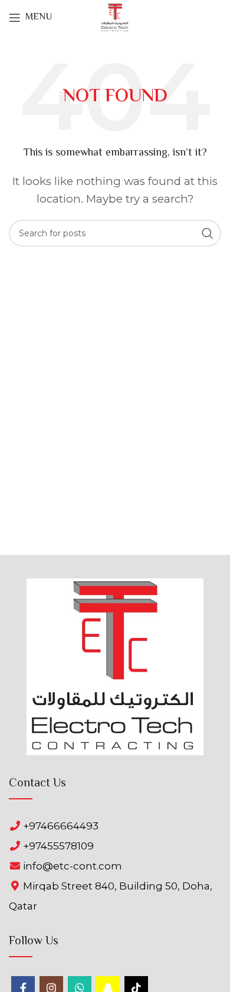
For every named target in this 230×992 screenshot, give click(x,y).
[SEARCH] (207, 233)
